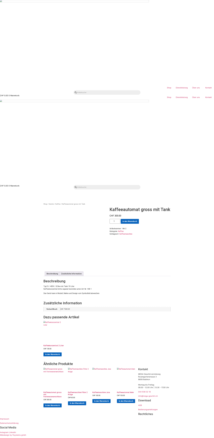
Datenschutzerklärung (9, 423)
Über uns (196, 88)
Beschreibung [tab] (52, 274)
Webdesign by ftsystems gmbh (13, 435)
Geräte (51, 204)
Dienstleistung (182, 88)
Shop (169, 88)
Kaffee (57, 204)
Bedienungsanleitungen (148, 409)
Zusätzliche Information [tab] (71, 274)
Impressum (4, 419)
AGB (140, 405)
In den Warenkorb (129, 221)
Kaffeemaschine (125, 234)
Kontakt (208, 88)
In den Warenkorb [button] (52, 354)
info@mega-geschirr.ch (148, 396)
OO (3, 97)
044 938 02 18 (144, 392)
